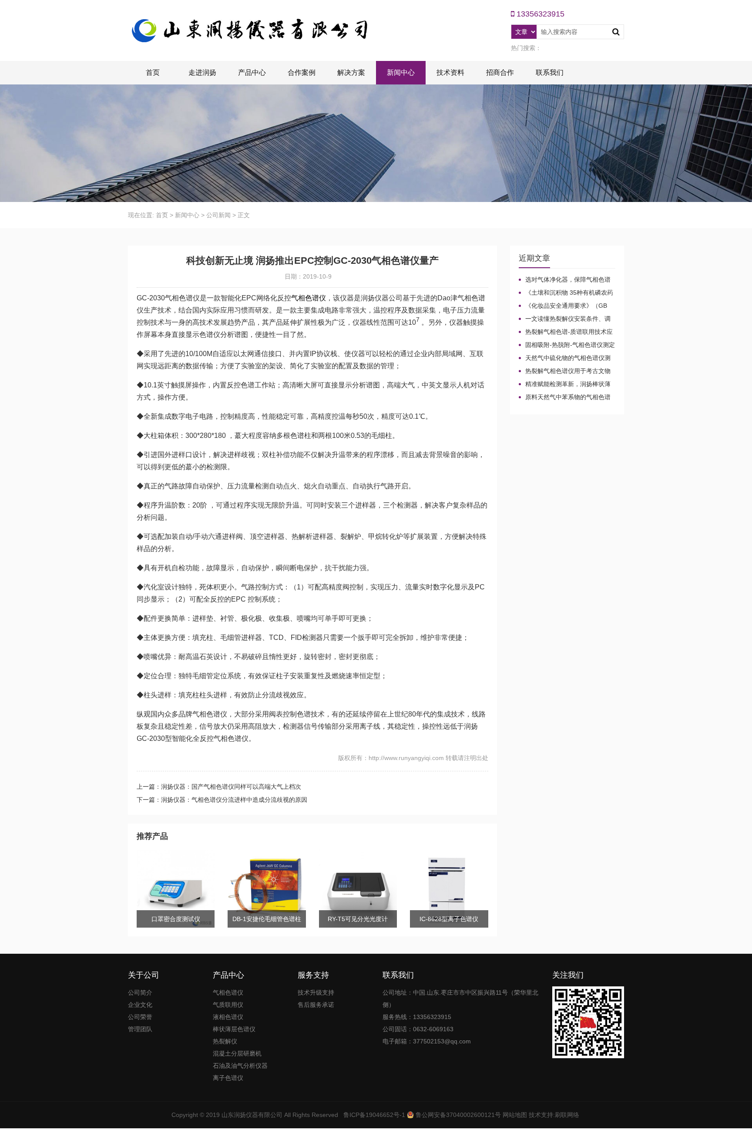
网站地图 (515, 1114)
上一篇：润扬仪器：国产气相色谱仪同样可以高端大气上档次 (219, 786)
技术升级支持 (316, 992)
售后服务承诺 (316, 1004)
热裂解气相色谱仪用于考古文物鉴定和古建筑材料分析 (565, 371)
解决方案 (351, 72)
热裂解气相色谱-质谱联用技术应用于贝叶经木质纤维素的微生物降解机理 (566, 332)
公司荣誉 (140, 1016)
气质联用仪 (228, 1004)
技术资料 (450, 72)
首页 (153, 72)
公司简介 (140, 992)
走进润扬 (202, 72)
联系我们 (550, 72)
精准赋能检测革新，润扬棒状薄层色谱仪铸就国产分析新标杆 (565, 384)
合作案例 (302, 72)
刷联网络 (567, 1114)
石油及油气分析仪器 (240, 1065)
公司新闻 (218, 215)
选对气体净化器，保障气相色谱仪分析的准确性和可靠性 (565, 280)
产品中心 (252, 72)
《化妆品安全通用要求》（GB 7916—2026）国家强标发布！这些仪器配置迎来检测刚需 (566, 306)
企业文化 (140, 1004)
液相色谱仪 (228, 1016)
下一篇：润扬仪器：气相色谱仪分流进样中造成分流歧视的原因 (222, 799)
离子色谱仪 (228, 1077)
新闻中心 (401, 72)
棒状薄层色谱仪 (234, 1029)
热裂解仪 (225, 1041)
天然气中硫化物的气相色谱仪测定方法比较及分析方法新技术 (565, 358)
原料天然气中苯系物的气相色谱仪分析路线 (565, 397)
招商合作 (500, 72)
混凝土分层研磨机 (237, 1053)
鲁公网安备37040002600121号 (457, 1114)
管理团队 (140, 1029)
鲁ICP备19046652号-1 (374, 1114)
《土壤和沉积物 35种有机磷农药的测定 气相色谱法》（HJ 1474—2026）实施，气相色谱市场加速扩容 (566, 293)
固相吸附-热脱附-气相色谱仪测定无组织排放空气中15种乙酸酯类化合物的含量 (567, 345)
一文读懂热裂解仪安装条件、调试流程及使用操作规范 (565, 319)
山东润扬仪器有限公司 (252, 1114)
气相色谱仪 (308, 298)
